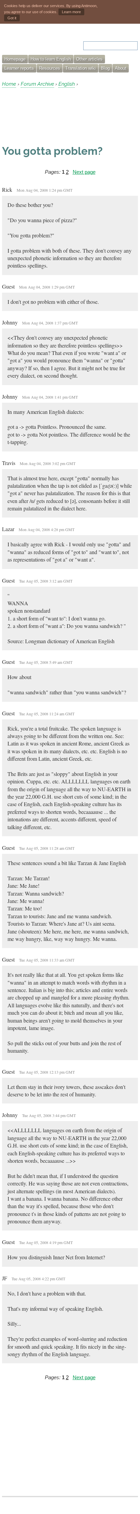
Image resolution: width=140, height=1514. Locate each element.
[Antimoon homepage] (30, 41)
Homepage (14, 59)
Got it (11, 18)
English (66, 84)
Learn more (71, 12)
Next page (84, 172)
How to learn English (51, 59)
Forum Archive (37, 84)
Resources (49, 68)
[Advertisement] (56, 116)
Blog (105, 68)
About (120, 68)
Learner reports (19, 68)
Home (9, 84)
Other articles (89, 59)
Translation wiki (80, 68)
